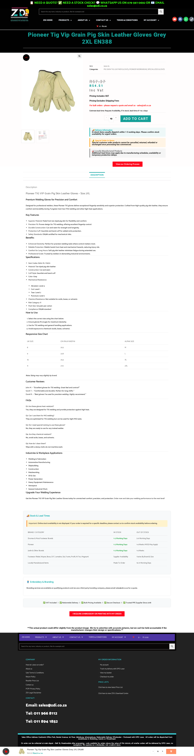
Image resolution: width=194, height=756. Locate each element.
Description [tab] (97, 175)
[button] (79, 56)
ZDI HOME (48, 20)
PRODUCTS (64, 20)
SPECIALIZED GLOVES (156, 69)
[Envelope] (174, 19)
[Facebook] (180, 19)
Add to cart (135, 119)
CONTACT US (102, 20)
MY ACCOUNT (150, 20)
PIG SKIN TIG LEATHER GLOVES (116, 69)
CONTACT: (30, 698)
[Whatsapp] (186, 19)
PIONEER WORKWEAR (138, 69)
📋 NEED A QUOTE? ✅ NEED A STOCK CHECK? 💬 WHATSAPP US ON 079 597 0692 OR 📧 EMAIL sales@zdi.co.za (97, 4)
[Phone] (191, 19)
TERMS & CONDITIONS (127, 20)
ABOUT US (82, 20)
